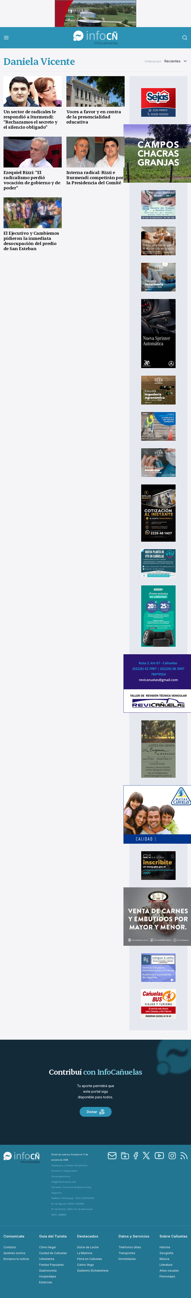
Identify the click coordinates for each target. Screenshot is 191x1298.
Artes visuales (169, 1270)
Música (164, 1259)
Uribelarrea (46, 1259)
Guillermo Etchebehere (93, 1270)
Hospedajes (47, 1276)
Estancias (45, 1282)
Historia (165, 1247)
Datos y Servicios (134, 1236)
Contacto (9, 1247)
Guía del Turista (53, 1236)
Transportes (127, 1253)
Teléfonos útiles (130, 1247)
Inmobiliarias (127, 1259)
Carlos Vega (85, 1264)
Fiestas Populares (51, 1264)
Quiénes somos (14, 1253)
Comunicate (13, 1236)
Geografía (166, 1253)
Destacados (87, 1236)
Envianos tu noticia (16, 1259)
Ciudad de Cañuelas (53, 1253)
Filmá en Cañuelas (89, 1259)
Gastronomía (48, 1270)
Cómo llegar (47, 1247)
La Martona (84, 1253)
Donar (92, 1112)
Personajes (167, 1276)
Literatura (166, 1264)
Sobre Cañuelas (174, 1236)
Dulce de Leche (88, 1247)
